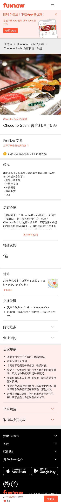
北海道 (8, 44)
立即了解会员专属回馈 (14, 145)
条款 (6, 444)
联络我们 (8, 451)
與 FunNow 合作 (13, 459)
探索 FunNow (11, 436)
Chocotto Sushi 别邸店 (31, 44)
